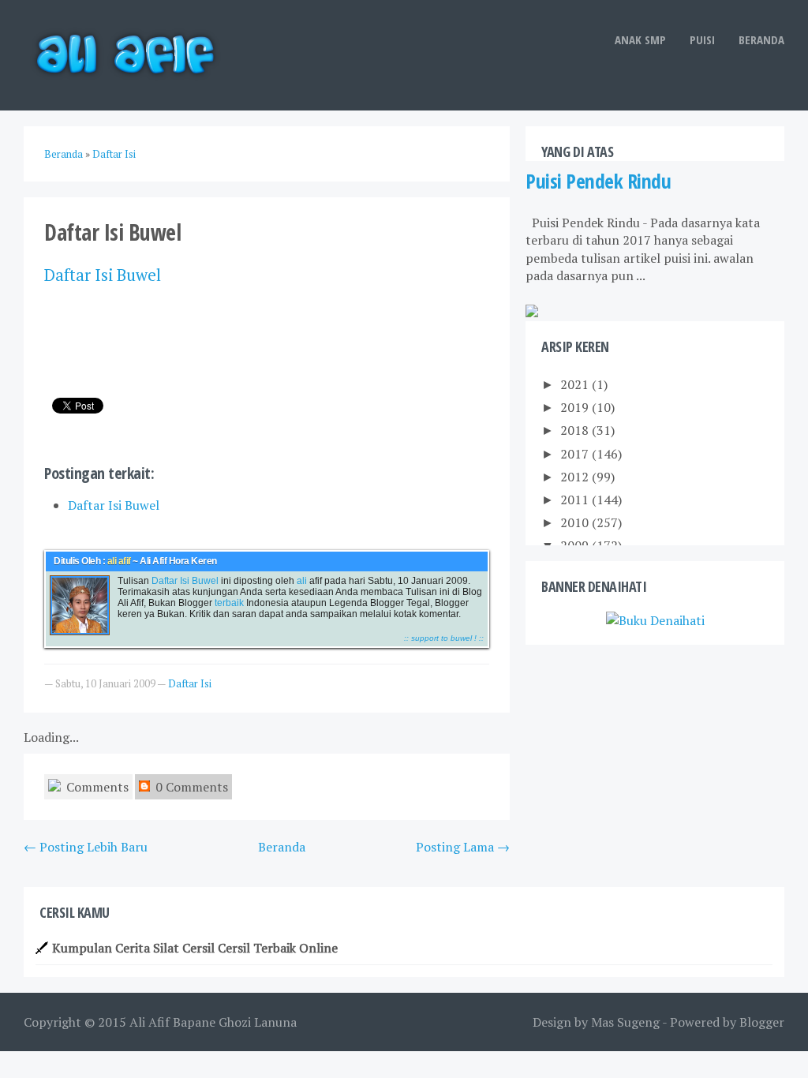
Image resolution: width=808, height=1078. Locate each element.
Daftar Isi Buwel (113, 505)
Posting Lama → (463, 846)
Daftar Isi (79, 275)
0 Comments (190, 786)
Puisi (702, 39)
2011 (576, 499)
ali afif (119, 561)
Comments (96, 786)
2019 (576, 407)
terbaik (228, 602)
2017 (576, 453)
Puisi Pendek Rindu (598, 181)
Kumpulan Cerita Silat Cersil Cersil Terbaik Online (195, 947)
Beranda (761, 39)
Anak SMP (640, 39)
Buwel (139, 275)
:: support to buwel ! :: (444, 638)
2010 (576, 522)
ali (300, 580)
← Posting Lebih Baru (86, 846)
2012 (576, 476)
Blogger (761, 1022)
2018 (576, 430)
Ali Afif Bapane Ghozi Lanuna (213, 1022)
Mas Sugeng (625, 1022)
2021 (576, 384)
